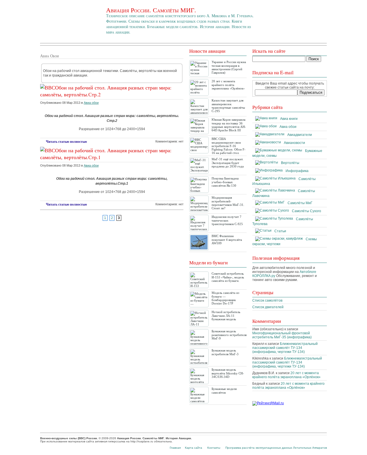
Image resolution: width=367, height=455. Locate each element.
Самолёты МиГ (300, 203)
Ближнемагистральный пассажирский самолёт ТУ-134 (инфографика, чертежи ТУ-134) (285, 348)
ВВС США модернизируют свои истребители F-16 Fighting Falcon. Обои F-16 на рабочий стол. (228, 146)
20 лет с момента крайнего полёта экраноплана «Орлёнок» (228, 84)
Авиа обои (91, 102)
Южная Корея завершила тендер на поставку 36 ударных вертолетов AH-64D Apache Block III (229, 125)
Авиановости (294, 143)
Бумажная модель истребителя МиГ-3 (225, 352)
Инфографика (297, 171)
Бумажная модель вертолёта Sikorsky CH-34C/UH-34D (228, 373)
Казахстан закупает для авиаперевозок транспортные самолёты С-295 (228, 106)
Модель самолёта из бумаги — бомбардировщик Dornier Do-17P (225, 298)
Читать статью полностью (66, 142)
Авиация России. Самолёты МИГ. (151, 10)
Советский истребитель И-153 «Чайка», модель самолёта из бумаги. (228, 277)
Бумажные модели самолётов (224, 390)
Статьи (280, 231)
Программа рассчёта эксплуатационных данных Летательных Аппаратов (276, 447)
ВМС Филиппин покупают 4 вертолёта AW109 (227, 239)
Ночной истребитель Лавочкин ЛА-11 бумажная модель (226, 315)
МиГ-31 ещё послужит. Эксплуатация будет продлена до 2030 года (228, 162)
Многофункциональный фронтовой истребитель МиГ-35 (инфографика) (282, 335)
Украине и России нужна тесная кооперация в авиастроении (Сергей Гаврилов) (229, 67)
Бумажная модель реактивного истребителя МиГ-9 (229, 334)
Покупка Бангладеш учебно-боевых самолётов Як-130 (225, 182)
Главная (175, 447)
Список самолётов (267, 300)
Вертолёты (290, 163)
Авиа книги (289, 119)
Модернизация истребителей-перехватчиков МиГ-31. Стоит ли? (228, 203)
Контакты (213, 447)
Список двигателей (268, 307)
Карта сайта (193, 447)
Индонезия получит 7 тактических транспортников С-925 (227, 220)
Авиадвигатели (299, 135)
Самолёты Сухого (306, 211)
